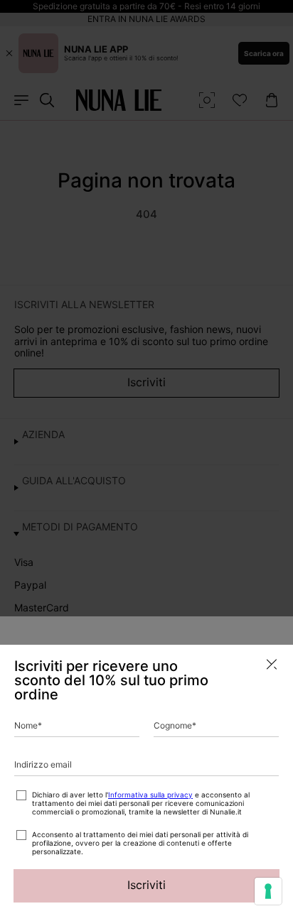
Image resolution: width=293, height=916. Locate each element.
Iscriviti (146, 885)
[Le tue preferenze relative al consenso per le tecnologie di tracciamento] (268, 891)
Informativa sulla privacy (150, 794)
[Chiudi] (271, 664)
